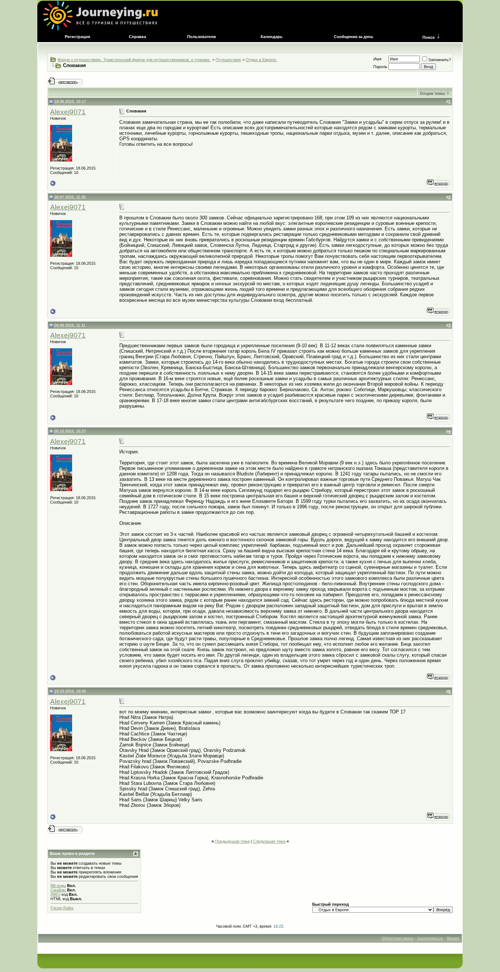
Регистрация (77, 36)
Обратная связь (398, 938)
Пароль (380, 66)
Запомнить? (439, 59)
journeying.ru (430, 938)
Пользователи (201, 36)
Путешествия (228, 59)
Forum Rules (62, 908)
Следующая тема (269, 841)
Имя (377, 59)
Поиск (428, 37)
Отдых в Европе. (261, 59)
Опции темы (432, 93)
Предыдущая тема (232, 841)
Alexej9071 (68, 112)
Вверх (453, 938)
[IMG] (55, 894)
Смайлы (58, 890)
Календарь (272, 36)
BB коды (58, 885)
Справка (137, 36)
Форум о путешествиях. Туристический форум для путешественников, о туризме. (134, 59)
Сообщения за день (353, 36)
